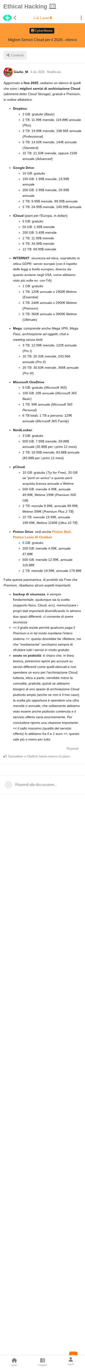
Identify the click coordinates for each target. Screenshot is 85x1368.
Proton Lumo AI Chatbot (32, 537)
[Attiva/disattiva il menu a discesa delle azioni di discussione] (81, 17)
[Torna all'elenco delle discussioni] (8, 17)
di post (41, 18)
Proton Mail (61, 532)
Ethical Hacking (26, 6)
